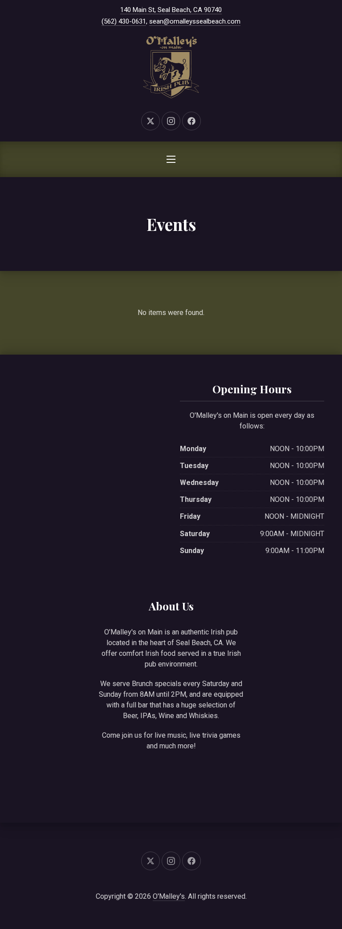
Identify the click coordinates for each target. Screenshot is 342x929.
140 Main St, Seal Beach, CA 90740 (171, 10)
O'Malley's (169, 896)
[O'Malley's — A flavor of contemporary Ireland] (171, 67)
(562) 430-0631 (124, 21)
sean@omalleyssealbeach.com (194, 21)
